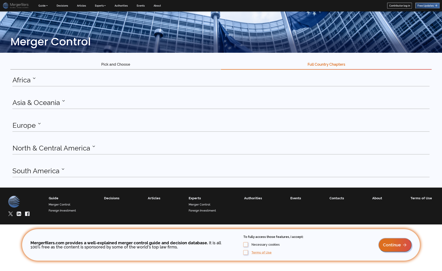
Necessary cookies (265, 244)
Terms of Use (261, 252)
